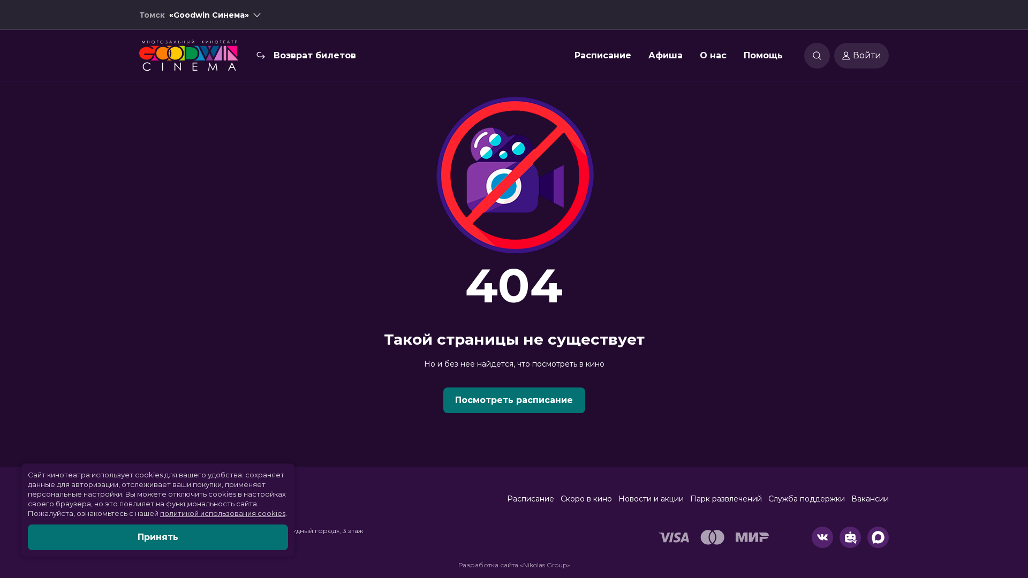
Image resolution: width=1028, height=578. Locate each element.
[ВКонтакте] (822, 537)
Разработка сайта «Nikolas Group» (514, 565)
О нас (713, 55)
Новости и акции (651, 499)
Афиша (665, 55)
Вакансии (870, 499)
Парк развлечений (726, 499)
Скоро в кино (586, 499)
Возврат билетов (315, 55)
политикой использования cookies (222, 513)
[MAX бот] (878, 537)
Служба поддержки (806, 499)
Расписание (603, 55)
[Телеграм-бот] (850, 537)
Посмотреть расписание (514, 400)
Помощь (763, 55)
